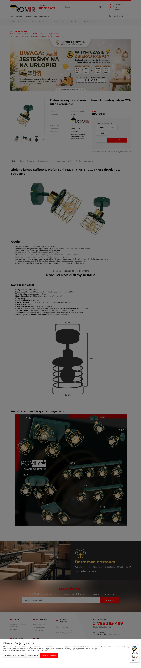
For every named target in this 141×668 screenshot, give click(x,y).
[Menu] (137, 646)
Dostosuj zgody (33, 655)
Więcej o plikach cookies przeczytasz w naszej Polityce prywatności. (27, 650)
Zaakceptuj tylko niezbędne (14, 655)
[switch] (134, 660)
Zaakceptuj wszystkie (49, 655)
